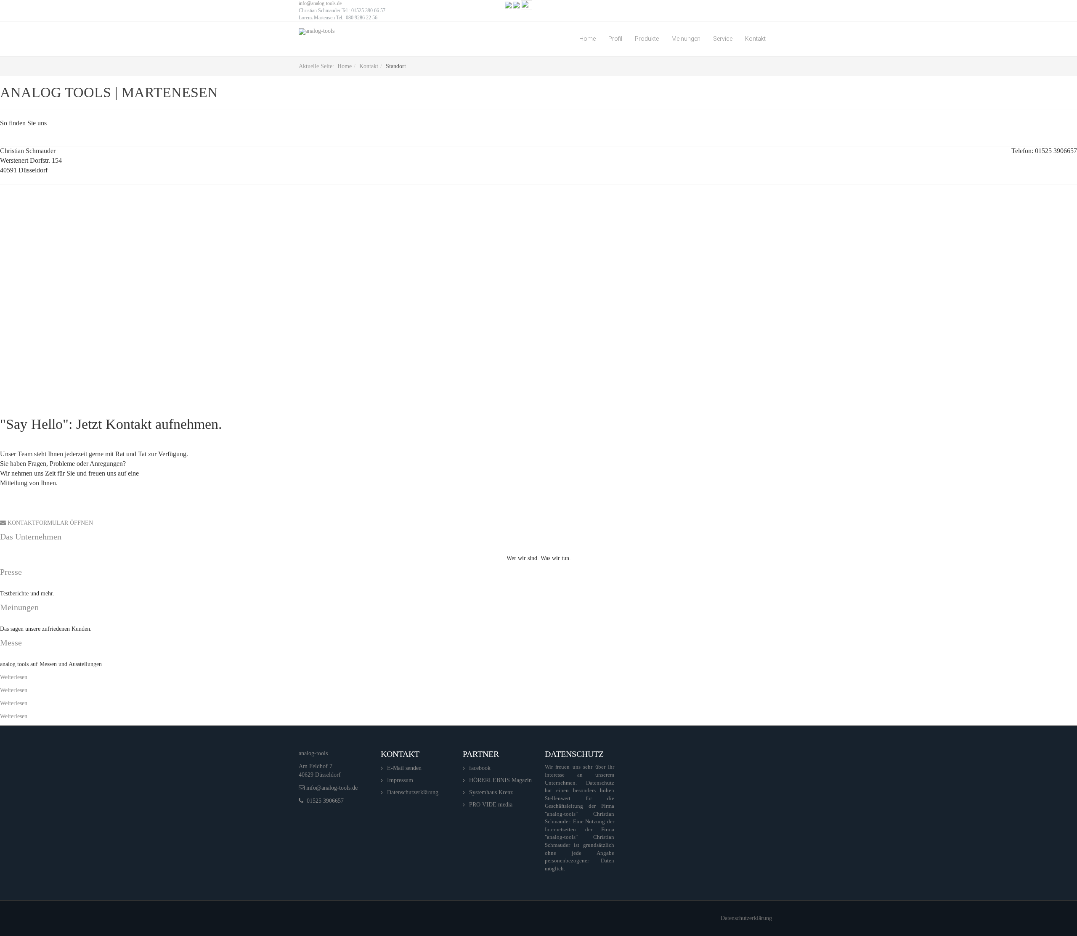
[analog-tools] (316, 31)
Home (587, 38)
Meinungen (685, 38)
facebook (480, 768)
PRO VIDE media (490, 804)
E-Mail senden (404, 768)
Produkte (647, 38)
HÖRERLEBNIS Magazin (500, 780)
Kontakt (755, 38)
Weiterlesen (13, 677)
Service (722, 38)
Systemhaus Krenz (491, 792)
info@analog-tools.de (320, 3)
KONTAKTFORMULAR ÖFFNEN (49, 523)
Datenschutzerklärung (412, 792)
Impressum (400, 780)
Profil (615, 38)
